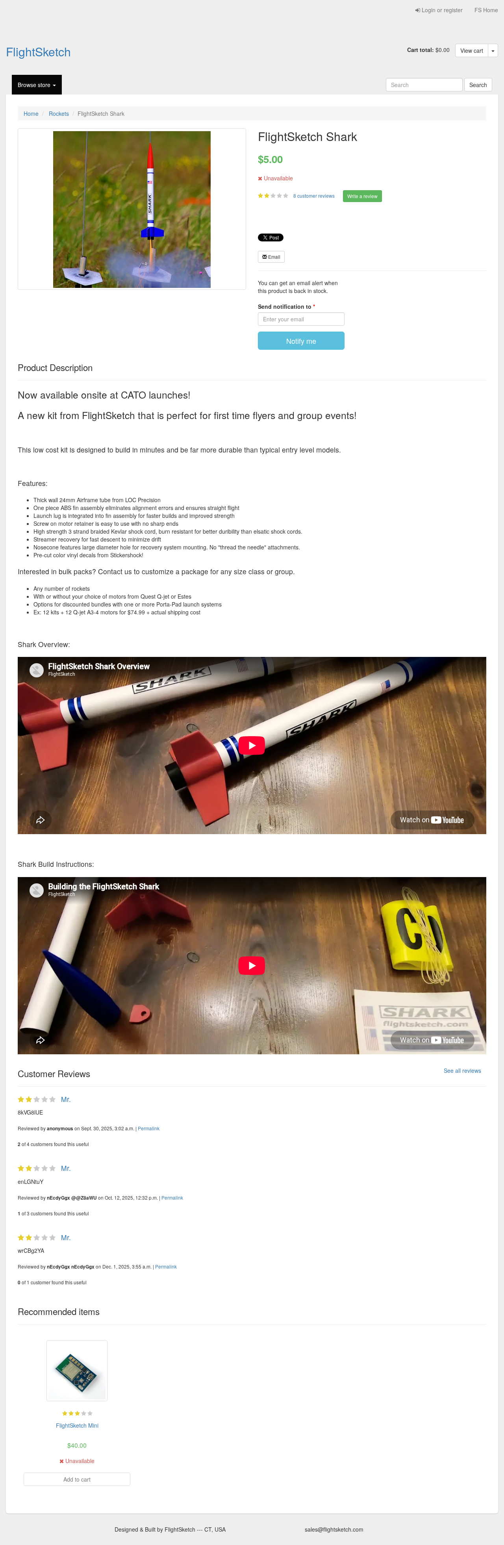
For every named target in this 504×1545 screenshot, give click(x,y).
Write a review (362, 196)
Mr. (66, 1099)
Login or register (441, 10)
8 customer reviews (314, 195)
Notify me (301, 341)
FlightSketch (38, 51)
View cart (471, 50)
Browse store (35, 85)
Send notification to (285, 306)
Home (31, 113)
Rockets (59, 113)
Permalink (148, 1128)
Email (273, 256)
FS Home (486, 10)
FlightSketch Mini (77, 1425)
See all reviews (462, 1070)
